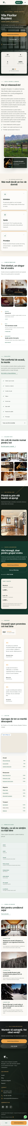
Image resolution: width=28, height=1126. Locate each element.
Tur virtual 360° (14, 39)
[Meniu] (25, 2)
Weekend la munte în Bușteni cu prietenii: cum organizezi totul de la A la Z (13, 942)
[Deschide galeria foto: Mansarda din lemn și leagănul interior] (7, 476)
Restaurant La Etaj (6, 778)
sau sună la (7, 574)
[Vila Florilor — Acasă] (4, 2)
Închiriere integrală (6, 1080)
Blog (2, 1078)
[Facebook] (6, 1107)
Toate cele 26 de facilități (14, 423)
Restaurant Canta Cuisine (8, 781)
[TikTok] (10, 1107)
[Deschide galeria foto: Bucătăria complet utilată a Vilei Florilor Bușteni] (7, 466)
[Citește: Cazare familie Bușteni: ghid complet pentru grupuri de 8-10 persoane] (14, 960)
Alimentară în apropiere (7, 796)
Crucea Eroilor (5, 763)
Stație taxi (5, 810)
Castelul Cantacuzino (7, 766)
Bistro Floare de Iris (7, 775)
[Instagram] (2, 1107)
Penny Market (5, 793)
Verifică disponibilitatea (14, 1041)
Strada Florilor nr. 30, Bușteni (9, 44)
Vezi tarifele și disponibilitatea (9, 373)
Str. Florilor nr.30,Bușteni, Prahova (8, 1091)
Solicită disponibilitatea (14, 34)
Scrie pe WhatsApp (14, 570)
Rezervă (18, 2)
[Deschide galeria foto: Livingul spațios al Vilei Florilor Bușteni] (14, 456)
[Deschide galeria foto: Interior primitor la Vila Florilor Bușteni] (20, 476)
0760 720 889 (14, 1046)
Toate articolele (5, 914)
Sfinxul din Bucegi (6, 760)
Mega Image (5, 790)
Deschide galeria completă (8, 446)
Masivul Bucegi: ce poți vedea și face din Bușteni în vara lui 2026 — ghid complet (13, 1006)
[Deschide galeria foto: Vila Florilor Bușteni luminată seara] (20, 466)
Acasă (2, 1075)
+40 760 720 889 (7, 1095)
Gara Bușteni (5, 804)
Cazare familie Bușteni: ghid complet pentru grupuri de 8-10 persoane (12, 974)
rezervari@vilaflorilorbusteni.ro (11, 1098)
